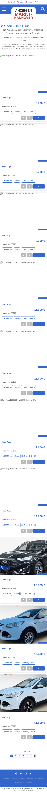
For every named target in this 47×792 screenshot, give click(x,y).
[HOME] (1, 26)
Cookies (29, 783)
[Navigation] (4, 9)
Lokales (22, 778)
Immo (30, 2)
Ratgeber (7, 778)
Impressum (39, 778)
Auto (21, 2)
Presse (14, 778)
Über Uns (30, 778)
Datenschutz (19, 783)
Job (38, 2)
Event (13, 2)
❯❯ (35, 756)
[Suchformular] (42, 9)
